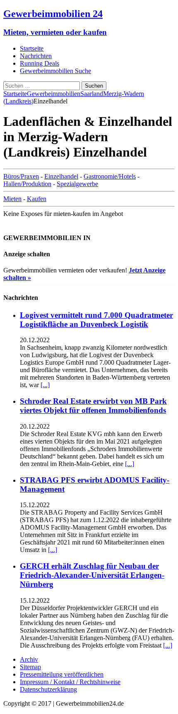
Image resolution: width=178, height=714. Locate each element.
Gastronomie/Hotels (110, 176)
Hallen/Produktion (27, 183)
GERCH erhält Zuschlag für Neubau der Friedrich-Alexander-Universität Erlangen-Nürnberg (92, 575)
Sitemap (30, 666)
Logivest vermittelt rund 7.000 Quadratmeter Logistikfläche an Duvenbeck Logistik (96, 320)
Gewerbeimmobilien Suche (55, 70)
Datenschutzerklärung (48, 689)
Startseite (31, 48)
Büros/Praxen (21, 176)
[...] (45, 384)
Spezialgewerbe (77, 183)
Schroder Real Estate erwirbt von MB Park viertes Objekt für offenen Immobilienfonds (93, 406)
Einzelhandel (61, 176)
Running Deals (39, 63)
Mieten (12, 198)
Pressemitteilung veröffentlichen (61, 674)
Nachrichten (36, 55)
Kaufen (36, 198)
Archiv (29, 659)
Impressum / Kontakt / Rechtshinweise (70, 681)
